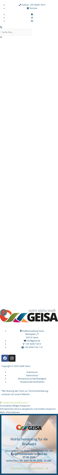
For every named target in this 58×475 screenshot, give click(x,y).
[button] (29, 27)
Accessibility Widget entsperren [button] (15, 405)
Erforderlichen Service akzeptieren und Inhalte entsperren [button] (28, 408)
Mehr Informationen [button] (10, 412)
